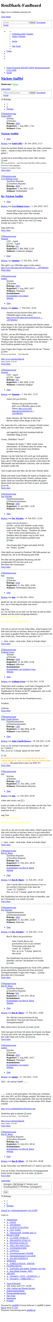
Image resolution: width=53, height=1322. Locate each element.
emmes (4, 278)
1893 (17, 504)
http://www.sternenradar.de (12, 359)
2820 (17, 123)
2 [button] (7, 106)
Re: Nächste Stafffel (12, 196)
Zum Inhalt (6, 17)
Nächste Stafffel (12, 78)
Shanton (4, 239)
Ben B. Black (7, 853)
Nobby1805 (6, 116)
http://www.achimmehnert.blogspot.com (18, 1108)
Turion (15, 84)
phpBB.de (30, 1310)
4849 (17, 186)
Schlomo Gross (7, 652)
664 (17, 860)
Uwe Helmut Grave (9, 179)
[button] (10, 109)
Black (3, 1308)
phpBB (15, 1305)
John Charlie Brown (9, 719)
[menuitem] (22, 34)
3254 (17, 583)
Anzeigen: (8, 1184)
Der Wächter (6, 496)
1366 (17, 726)
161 (17, 246)
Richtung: (25, 1187)
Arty (16, 1308)
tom (2, 575)
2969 (17, 659)
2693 (17, 286)
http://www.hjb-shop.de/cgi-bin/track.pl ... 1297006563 (24, 268)
